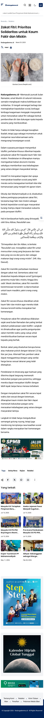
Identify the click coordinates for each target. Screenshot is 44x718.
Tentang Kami (9, 698)
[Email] (28, 479)
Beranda (4, 21)
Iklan (6, 701)
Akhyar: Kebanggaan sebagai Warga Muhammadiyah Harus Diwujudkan (32, 555)
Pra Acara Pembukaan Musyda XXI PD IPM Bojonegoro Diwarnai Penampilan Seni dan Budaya (33, 531)
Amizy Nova (12, 471)
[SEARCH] (25, 5)
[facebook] (7, 479)
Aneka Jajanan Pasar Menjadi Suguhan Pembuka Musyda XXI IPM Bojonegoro (32, 507)
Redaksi (11, 21)
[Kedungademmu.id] (11, 5)
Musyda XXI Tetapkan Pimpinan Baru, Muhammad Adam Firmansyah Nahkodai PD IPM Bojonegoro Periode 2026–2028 (10, 507)
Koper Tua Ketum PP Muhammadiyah (10, 555)
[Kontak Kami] (41, 5)
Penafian (15, 701)
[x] (14, 479)
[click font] (2, 48)
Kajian (22, 471)
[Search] (2, 5)
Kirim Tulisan (33, 698)
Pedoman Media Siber (31, 701)
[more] (34, 479)
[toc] (41, 217)
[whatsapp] (21, 479)
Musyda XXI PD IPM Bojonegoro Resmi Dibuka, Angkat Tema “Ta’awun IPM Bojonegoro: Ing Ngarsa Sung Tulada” (10, 531)
